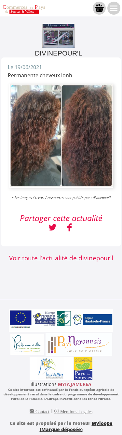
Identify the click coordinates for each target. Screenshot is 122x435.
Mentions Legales (75, 411)
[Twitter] (52, 228)
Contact (41, 411)
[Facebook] (69, 228)
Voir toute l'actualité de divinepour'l (61, 258)
